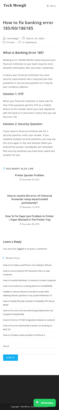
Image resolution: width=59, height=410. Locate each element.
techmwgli (13, 38)
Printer (11, 42)
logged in (22, 248)
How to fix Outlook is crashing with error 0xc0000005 (27, 286)
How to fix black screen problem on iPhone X (24, 335)
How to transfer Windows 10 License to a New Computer (29, 280)
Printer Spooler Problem (29, 175)
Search (6, 346)
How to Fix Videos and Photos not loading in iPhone (27, 265)
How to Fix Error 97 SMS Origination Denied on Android (29, 320)
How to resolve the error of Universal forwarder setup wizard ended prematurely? (29, 199)
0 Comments (30, 42)
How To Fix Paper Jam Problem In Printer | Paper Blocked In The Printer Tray (29, 217)
